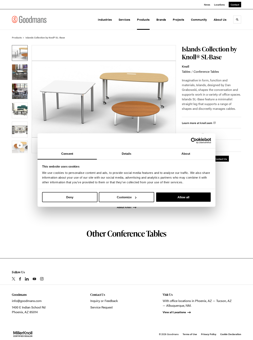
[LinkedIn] (27, 279)
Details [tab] (126, 153)
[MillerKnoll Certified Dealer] (23, 334)
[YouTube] (34, 278)
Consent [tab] (67, 153)
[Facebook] (20, 279)
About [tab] (185, 153)
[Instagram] (41, 278)
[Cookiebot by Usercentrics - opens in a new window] (194, 141)
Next (20, 145)
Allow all (183, 197)
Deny (69, 197)
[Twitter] (13, 278)
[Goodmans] (29, 19)
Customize (124, 197)
